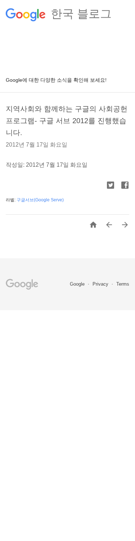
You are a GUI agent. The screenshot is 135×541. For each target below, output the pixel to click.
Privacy (101, 284)
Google (78, 284)
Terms (122, 284)
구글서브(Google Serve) (40, 199)
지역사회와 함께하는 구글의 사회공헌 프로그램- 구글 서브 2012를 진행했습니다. (66, 121)
